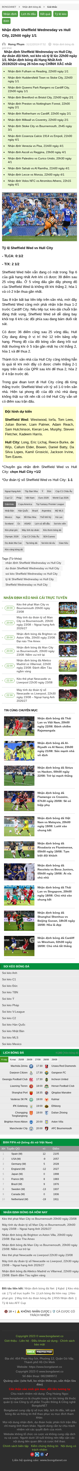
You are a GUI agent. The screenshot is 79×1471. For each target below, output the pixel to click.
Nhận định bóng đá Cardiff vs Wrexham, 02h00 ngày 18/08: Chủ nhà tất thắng (55, 942)
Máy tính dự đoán (30, 530)
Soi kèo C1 (9, 979)
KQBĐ (59, 1052)
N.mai (13, 1059)
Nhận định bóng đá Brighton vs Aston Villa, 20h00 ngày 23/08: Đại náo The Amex (36, 637)
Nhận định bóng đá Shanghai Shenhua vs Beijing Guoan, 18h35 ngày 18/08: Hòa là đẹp (56, 918)
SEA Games (49, 536)
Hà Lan (58, 517)
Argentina (46, 510)
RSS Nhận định (64, 1298)
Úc (18, 523)
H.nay (4, 1059)
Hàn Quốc (23, 510)
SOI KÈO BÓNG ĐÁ (16, 966)
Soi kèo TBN (10, 992)
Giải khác (9, 504)
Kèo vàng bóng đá (14, 549)
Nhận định (10, 14)
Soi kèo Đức (10, 985)
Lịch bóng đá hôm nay (52, 1293)
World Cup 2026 (60, 498)
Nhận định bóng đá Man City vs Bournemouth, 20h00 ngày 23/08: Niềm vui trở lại (35, 651)
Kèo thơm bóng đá (52, 530)
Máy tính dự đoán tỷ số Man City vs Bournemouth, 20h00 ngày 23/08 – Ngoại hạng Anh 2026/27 (36, 623)
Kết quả (45, 14)
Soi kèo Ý (8, 998)
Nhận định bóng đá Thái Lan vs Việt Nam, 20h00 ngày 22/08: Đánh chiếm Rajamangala (54, 724)
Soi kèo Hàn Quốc (13, 1024)
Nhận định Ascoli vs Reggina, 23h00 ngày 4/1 (37, 152)
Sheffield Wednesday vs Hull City (26, 584)
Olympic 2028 (11, 536)
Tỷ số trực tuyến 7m (22, 1293)
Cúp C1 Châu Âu (64, 491)
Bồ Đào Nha (30, 517)
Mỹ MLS (59, 510)
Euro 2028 (43, 498)
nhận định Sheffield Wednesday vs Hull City (33, 562)
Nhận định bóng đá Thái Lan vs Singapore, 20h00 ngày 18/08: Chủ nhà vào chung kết (54, 893)
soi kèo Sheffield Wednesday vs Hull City (31, 573)
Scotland (9, 523)
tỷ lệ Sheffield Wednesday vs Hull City (29, 579)
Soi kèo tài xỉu (48, 543)
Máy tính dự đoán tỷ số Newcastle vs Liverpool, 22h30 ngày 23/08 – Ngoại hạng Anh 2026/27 (36, 695)
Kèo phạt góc (11, 530)
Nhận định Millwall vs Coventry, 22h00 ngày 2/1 (38, 119)
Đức (49, 491)
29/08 (54, 1059)
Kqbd (61, 1288)
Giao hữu (63, 543)
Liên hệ (24, 1340)
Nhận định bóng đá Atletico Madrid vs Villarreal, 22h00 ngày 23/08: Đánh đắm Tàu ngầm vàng (34, 666)
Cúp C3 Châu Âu (30, 536)
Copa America (25, 504)
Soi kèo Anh (9, 972)
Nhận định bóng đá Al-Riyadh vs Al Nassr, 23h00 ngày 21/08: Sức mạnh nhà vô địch (55, 749)
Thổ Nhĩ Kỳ (45, 517)
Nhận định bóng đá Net (39, 1288)
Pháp (18, 498)
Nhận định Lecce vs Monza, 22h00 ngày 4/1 (36, 174)
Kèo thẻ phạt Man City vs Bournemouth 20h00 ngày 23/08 (33, 608)
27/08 (38, 1059)
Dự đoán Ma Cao (13, 543)
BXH (6, 21)
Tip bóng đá (31, 543)
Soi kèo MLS (10, 1037)
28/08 (46, 1059)
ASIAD (27, 523)
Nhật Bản (9, 510)
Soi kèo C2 (9, 1018)
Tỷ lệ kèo (60, 14)
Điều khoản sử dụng (45, 1340)
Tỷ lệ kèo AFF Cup (14, 1303)
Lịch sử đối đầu (42, 523)
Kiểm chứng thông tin (44, 1446)
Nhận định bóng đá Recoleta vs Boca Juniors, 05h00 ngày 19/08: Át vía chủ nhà (55, 871)
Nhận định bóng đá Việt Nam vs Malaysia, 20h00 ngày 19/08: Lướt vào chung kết (53, 824)
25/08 (21, 1059)
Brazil (35, 510)
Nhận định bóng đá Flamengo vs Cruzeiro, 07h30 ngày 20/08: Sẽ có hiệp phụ (54, 799)
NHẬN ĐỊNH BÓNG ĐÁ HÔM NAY (25, 1212)
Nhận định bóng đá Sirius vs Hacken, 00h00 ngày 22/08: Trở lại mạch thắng (55, 771)
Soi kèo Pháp (10, 1005)
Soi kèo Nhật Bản (13, 1031)
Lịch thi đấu (28, 14)
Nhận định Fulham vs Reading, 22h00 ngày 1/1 (38, 71)
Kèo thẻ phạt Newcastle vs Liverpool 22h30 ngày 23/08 (34, 680)
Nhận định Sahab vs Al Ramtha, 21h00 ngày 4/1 (38, 168)
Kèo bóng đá (71, 1052)
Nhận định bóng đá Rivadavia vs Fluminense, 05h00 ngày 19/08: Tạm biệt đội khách (55, 849)
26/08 (29, 1059)
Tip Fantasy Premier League (50, 504)
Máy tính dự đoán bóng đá (34, 1298)
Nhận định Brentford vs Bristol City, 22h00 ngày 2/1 (40, 97)
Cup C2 (8, 498)
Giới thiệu (10, 1340)
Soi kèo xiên (60, 523)
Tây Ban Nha (31, 491)
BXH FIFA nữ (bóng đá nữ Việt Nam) (27, 1142)
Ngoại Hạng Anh (13, 491)
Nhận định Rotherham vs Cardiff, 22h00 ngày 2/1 (39, 113)
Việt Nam (30, 498)
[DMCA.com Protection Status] (39, 1353)
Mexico (8, 517)
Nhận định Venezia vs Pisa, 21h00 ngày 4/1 (36, 145)
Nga (18, 517)
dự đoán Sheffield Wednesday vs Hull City (32, 568)
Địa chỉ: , (39, 1360)
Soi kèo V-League (13, 1011)
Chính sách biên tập (16, 1446)
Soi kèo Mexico (11, 1044)
